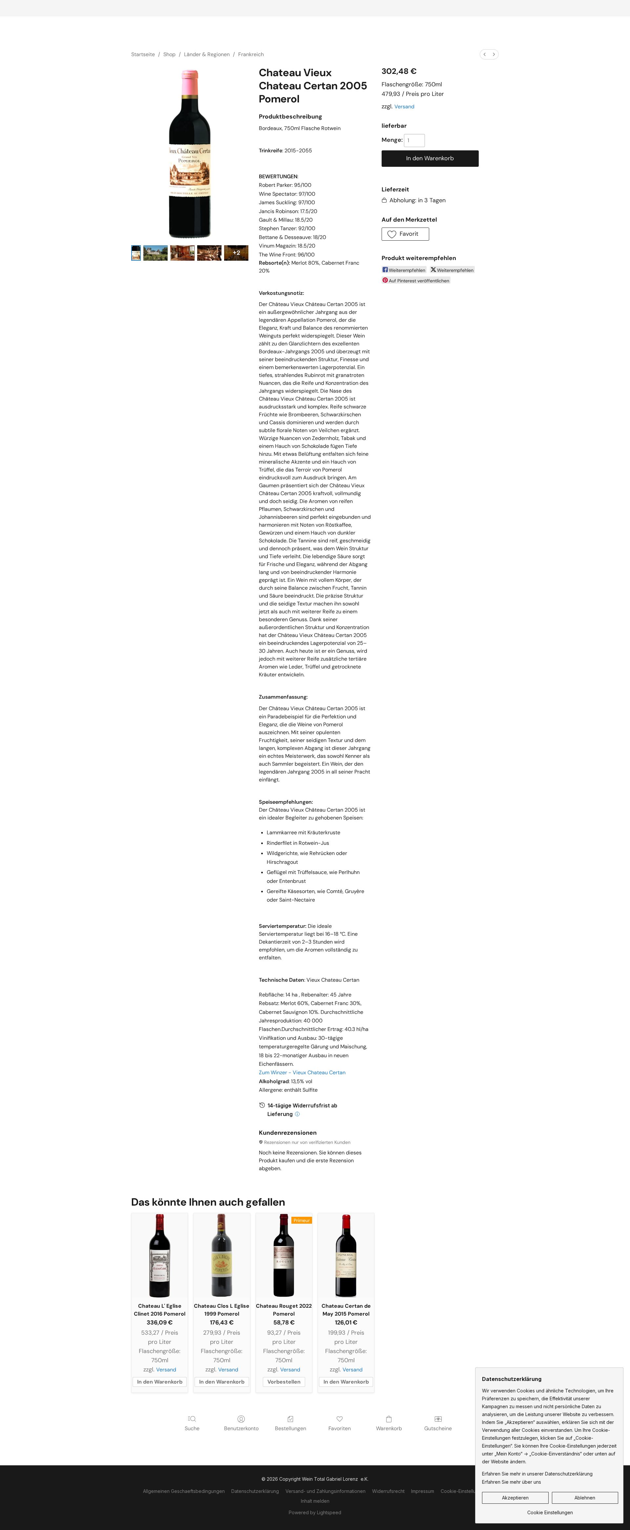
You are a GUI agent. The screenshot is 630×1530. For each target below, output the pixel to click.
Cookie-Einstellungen (464, 1491)
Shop (169, 54)
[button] (405, 234)
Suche (192, 1428)
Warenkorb (389, 1428)
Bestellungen (290, 1428)
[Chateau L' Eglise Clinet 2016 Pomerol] (160, 1255)
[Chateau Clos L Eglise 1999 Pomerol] (222, 1255)
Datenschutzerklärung (255, 1491)
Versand (404, 106)
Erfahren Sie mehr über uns (511, 1482)
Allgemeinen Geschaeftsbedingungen (184, 1491)
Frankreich (251, 54)
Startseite (143, 54)
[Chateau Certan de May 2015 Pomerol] (346, 1255)
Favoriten (339, 1428)
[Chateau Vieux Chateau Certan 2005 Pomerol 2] (182, 253)
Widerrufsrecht (388, 1491)
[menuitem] (484, 54)
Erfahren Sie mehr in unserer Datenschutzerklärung (537, 1473)
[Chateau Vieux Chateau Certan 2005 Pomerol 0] (136, 253)
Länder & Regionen (207, 54)
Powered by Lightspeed (315, 1512)
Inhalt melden (315, 1501)
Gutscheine (438, 1428)
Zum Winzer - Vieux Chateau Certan (302, 1072)
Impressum (422, 1491)
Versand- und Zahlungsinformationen (325, 1491)
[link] (550, 1510)
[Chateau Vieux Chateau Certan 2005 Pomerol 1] (155, 253)
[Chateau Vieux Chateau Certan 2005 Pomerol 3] (209, 253)
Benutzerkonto (241, 1428)
